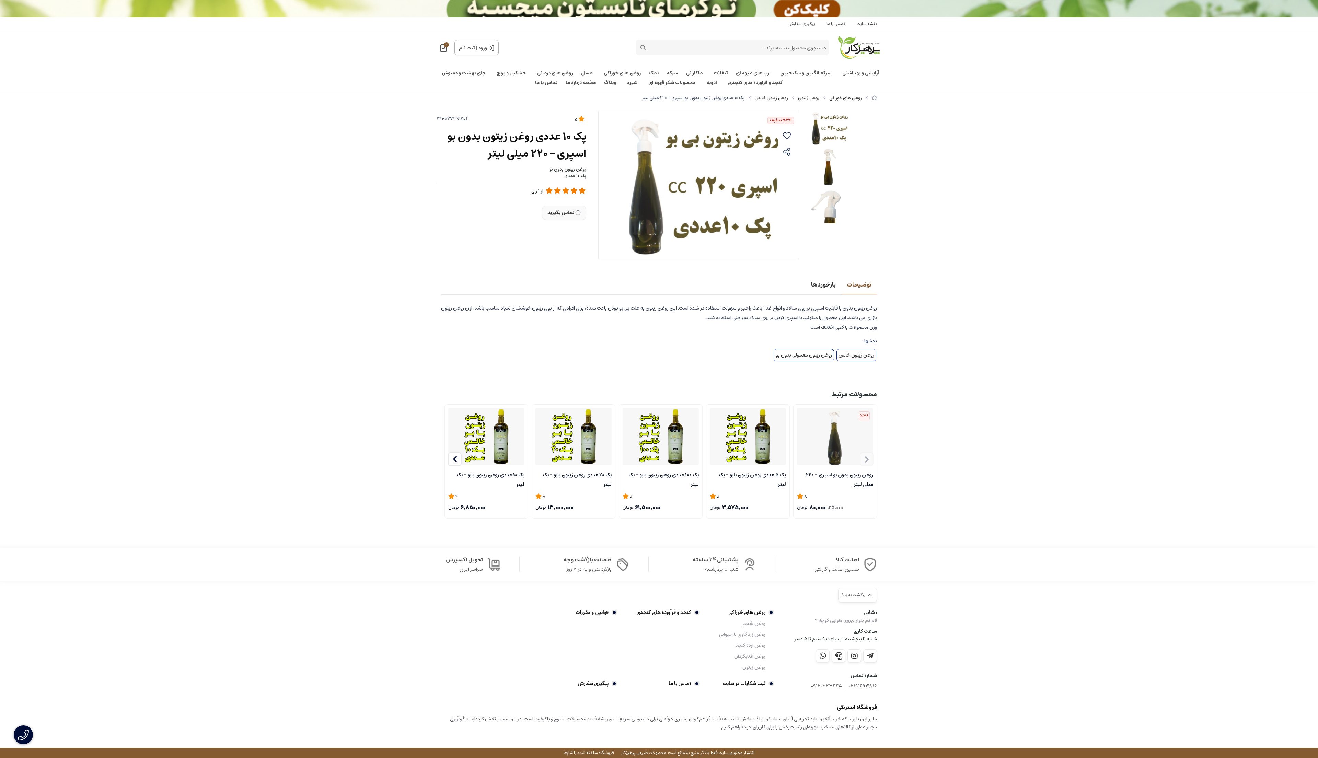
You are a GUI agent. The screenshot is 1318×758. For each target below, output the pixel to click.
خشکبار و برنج (511, 73)
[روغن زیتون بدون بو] (835, 436)
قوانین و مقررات (592, 612)
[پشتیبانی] (838, 655)
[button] (455, 459)
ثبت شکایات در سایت (743, 683)
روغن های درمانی (555, 73)
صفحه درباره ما (581, 83)
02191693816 (863, 686)
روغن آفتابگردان (749, 656)
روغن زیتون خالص (771, 98)
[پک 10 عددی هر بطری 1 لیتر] (486, 436)
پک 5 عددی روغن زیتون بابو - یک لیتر (752, 479)
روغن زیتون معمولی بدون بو (804, 355)
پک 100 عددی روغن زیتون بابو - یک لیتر (663, 479)
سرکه (672, 73)
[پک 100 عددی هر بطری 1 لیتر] (661, 436)
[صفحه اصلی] (874, 98)
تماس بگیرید (560, 213)
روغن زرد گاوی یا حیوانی (742, 634)
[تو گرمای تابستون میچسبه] (659, 8)
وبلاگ (610, 83)
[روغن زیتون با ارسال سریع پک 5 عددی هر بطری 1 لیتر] (748, 436)
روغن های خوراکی (622, 73)
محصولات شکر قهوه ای (671, 83)
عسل (587, 73)
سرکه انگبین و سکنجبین (805, 73)
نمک (654, 73)
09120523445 (826, 686)
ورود (482, 48)
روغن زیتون (808, 98)
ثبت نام (467, 48)
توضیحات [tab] (859, 284)
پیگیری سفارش (801, 23)
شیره (632, 83)
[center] (643, 48)
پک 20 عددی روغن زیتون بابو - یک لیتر (577, 479)
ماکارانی (694, 73)
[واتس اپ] (823, 655)
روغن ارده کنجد (750, 645)
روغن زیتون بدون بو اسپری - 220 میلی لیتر (839, 479)
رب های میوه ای (752, 73)
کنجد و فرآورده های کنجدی (755, 83)
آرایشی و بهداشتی (860, 73)
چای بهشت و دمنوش (464, 73)
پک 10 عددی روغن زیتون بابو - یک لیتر (490, 479)
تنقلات (721, 73)
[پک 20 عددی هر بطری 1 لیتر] (573, 436)
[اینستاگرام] (854, 655)
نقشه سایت (866, 23)
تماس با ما (835, 23)
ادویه (711, 83)
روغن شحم (754, 623)
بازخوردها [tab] (823, 284)
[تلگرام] (870, 655)
